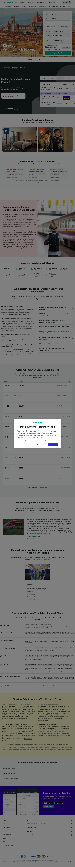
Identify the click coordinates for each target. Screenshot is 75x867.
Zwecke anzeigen (42, 445)
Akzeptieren (53, 444)
